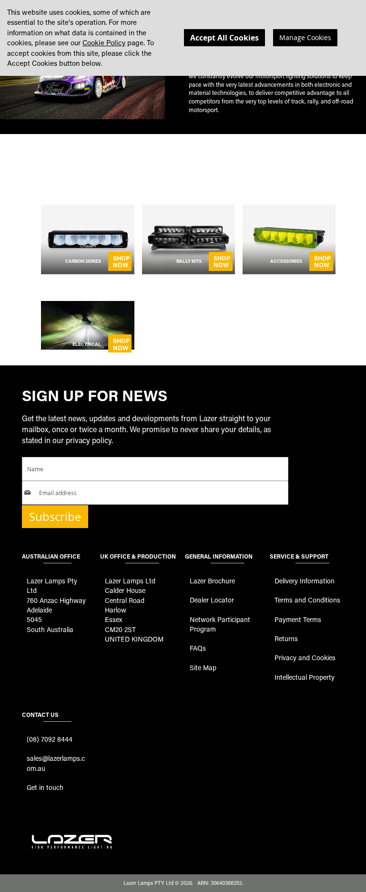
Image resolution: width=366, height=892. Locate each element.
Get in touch (45, 787)
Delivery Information (304, 580)
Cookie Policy (103, 42)
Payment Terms (297, 619)
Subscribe (55, 516)
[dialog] (183, 38)
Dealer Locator (212, 599)
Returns (286, 638)
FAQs (198, 648)
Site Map (203, 667)
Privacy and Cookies (305, 657)
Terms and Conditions (307, 599)
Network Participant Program (220, 624)
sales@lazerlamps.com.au (56, 763)
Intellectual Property (304, 677)
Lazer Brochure (212, 580)
